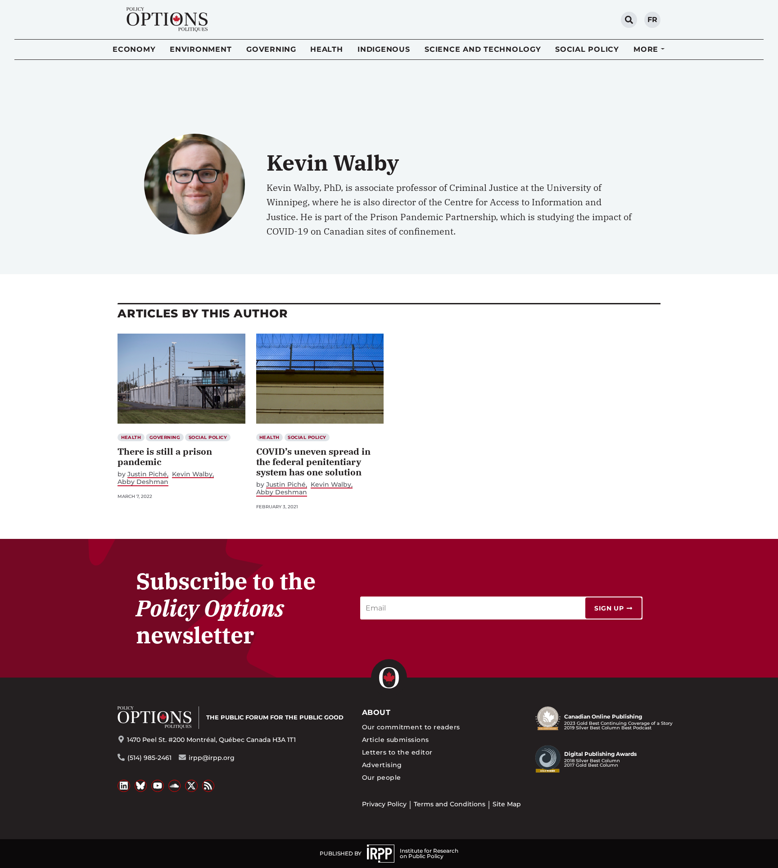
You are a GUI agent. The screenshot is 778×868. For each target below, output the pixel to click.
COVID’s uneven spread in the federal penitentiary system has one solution (313, 461)
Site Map (507, 804)
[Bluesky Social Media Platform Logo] (141, 786)
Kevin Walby (192, 474)
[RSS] (208, 786)
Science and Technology (483, 49)
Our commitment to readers (411, 727)
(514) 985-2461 (149, 758)
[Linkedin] (124, 786)
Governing (271, 49)
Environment (200, 49)
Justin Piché (147, 474)
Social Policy (587, 49)
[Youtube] (157, 786)
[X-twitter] (191, 786)
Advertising (382, 765)
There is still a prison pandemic (165, 456)
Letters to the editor (397, 752)
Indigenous (383, 49)
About (376, 712)
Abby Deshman (143, 482)
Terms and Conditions (449, 804)
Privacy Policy (384, 804)
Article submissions (395, 740)
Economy (134, 49)
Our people (381, 777)
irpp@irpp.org (212, 758)
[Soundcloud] (174, 786)
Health (326, 49)
